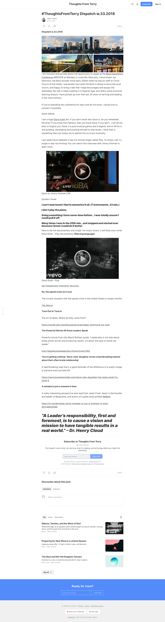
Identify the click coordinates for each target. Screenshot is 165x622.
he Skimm (48, 305)
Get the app (93, 612)
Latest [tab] (50, 517)
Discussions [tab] (59, 517)
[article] (82, 529)
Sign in (158, 4)
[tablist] (51, 489)
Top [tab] (44, 517)
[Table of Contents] (2, 311)
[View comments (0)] (49, 26)
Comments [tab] (47, 489)
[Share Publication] (137, 4)
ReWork (106, 396)
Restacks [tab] (56, 489)
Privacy (80, 606)
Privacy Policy (99, 464)
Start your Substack (76, 612)
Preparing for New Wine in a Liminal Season (64, 541)
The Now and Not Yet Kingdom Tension (62, 556)
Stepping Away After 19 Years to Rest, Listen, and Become (64, 544)
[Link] (38, 205)
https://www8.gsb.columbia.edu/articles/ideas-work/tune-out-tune (76, 325)
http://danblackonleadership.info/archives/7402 (66, 351)
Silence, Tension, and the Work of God (61, 523)
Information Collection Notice (82, 464)
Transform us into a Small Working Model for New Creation (64, 560)
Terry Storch (52, 18)
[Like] (44, 26)
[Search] (132, 4)
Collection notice (97, 606)
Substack (71, 617)
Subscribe (146, 4)
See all (46, 572)
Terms (87, 606)
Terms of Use (93, 462)
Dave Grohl (59, 119)
